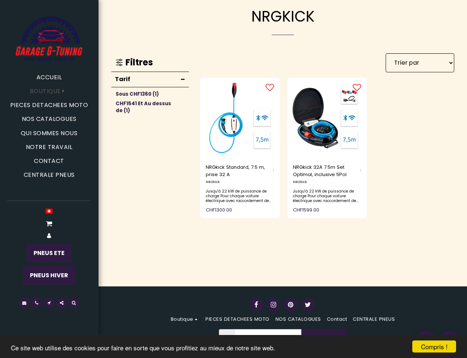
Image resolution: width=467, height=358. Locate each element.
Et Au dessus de (143, 107)
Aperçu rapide (239, 137)
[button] (49, 224)
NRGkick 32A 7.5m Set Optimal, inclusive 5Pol (320, 171)
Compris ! (434, 346)
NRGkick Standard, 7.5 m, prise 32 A (235, 171)
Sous (137, 94)
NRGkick (213, 181)
